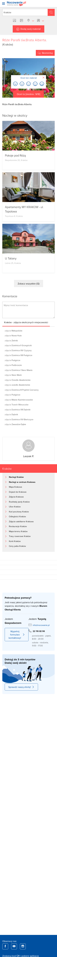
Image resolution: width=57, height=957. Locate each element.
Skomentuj (47, 52)
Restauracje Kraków (18, 526)
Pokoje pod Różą (15, 155)
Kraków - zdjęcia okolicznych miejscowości (26, 322)
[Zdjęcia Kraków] (15, 20)
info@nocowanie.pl (41, 625)
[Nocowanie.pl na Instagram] (23, 946)
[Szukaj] (51, 12)
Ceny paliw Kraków (17, 546)
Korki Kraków (15, 541)
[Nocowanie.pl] (16, 3)
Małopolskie (13, 330)
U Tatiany (11, 258)
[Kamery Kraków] (22, 20)
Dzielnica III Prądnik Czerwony (22, 389)
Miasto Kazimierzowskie (19, 399)
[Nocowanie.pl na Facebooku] (5, 946)
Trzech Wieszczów (16, 404)
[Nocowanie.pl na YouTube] (14, 946)
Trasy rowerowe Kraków (20, 536)
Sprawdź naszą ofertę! (19, 687)
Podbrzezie (13, 365)
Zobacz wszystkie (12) (28, 283)
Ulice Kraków (15, 506)
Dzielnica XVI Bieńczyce (19, 419)
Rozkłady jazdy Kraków (19, 501)
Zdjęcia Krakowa (16, 496)
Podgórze (12, 360)
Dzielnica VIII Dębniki (17, 409)
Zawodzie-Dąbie (15, 424)
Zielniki (11, 340)
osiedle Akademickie (17, 384)
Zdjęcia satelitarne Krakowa (21, 521)
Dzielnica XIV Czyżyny (18, 350)
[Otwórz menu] (3, 3)
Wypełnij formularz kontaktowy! (15, 634)
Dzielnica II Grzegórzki (18, 345)
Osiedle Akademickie (18, 380)
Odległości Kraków (17, 516)
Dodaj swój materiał (30, 28)
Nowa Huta (13, 335)
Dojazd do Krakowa (17, 491)
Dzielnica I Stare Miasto (18, 370)
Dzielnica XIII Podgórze (18, 355)
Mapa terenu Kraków (18, 531)
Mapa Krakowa (15, 486)
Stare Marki (13, 375)
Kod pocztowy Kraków (19, 511)
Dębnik (11, 414)
